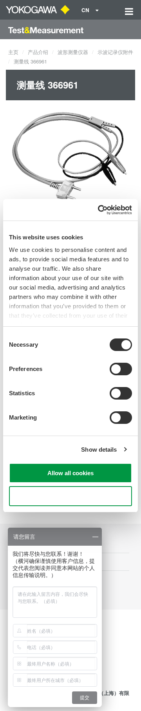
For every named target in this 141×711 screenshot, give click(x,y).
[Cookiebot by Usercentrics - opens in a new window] (99, 210)
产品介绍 (38, 52)
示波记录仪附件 (115, 52)
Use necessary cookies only (70, 496)
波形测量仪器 (73, 52)
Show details (99, 449)
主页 (13, 52)
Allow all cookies (70, 473)
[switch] (121, 369)
